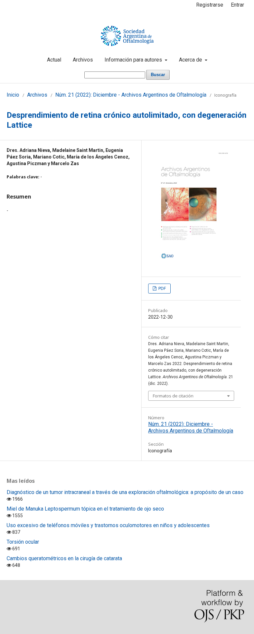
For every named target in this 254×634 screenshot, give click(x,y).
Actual (54, 60)
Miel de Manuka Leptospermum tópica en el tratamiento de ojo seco (85, 509)
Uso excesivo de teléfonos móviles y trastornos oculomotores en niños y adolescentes (108, 525)
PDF (161, 288)
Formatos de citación (173, 396)
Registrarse (209, 5)
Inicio (13, 95)
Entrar (237, 5)
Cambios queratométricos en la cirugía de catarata (64, 558)
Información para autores (134, 60)
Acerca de (191, 60)
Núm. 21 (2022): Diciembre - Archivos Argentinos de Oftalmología (130, 95)
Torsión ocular (23, 542)
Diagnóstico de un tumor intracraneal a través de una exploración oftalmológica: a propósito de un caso (125, 492)
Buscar (158, 74)
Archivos (83, 60)
